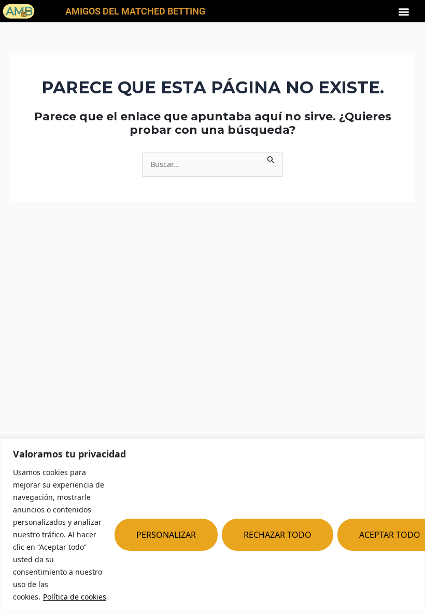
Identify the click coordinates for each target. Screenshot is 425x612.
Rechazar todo (277, 534)
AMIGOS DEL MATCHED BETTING (135, 11)
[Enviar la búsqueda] (271, 158)
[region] (212, 525)
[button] (403, 11)
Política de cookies (74, 597)
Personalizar (166, 534)
